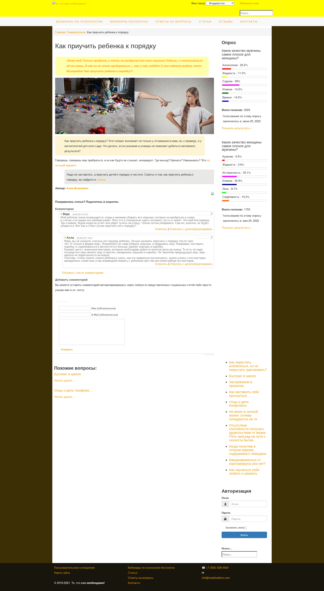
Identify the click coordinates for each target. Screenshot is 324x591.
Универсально (76, 32)
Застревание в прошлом (240, 383)
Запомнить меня (234, 527)
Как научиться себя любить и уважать (244, 471)
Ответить (161, 229)
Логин (225, 498)
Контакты (248, 21)
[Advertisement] (244, 294)
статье (101, 179)
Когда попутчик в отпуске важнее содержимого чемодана (247, 450)
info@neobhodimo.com (216, 578)
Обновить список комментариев (82, 272)
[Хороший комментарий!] (197, 213)
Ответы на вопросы (173, 21)
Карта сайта (62, 572)
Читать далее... (64, 380)
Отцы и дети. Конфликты (239, 403)
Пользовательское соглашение (74, 567)
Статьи (205, 21)
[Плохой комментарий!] (200, 213)
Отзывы (226, 21)
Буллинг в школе (67, 373)
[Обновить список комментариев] (76, 208)
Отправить (67, 349)
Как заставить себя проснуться (244, 393)
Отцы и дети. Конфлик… (73, 390)
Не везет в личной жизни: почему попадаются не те (243, 415)
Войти (244, 535)
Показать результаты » (237, 128)
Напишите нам (249, 3)
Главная (60, 32)
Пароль (226, 512)
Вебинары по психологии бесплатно (151, 567)
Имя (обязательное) (104, 308)
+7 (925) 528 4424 (217, 567)
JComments (209, 355)
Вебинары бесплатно (129, 21)
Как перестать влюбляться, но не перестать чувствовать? (248, 366)
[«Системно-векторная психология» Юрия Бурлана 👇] (239, 572)
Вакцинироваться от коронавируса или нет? (247, 461)
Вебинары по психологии (79, 21)
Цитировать (204, 229)
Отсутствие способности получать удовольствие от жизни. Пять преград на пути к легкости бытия (247, 432)
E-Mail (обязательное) (105, 315)
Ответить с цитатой (182, 229)
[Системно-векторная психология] (238, 567)
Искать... (227, 548)
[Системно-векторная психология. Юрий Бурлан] (239, 567)
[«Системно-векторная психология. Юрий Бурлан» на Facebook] (238, 572)
